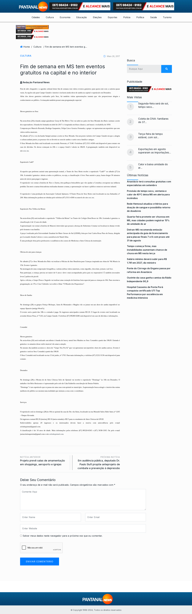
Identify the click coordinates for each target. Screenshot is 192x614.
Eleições (97, 17)
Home (26, 46)
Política (140, 17)
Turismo (167, 17)
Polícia (126, 17)
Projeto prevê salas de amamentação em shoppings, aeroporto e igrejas (42, 461)
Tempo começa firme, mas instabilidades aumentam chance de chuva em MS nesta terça (147, 250)
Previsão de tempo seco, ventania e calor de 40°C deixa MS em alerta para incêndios (148, 195)
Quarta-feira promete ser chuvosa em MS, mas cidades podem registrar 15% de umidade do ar (148, 220)
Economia (65, 17)
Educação (81, 17)
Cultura (50, 17)
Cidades (36, 17)
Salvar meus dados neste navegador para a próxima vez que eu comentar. (62, 535)
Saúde (153, 17)
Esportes (112, 17)
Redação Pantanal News (36, 82)
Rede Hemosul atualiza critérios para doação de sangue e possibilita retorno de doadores (148, 207)
